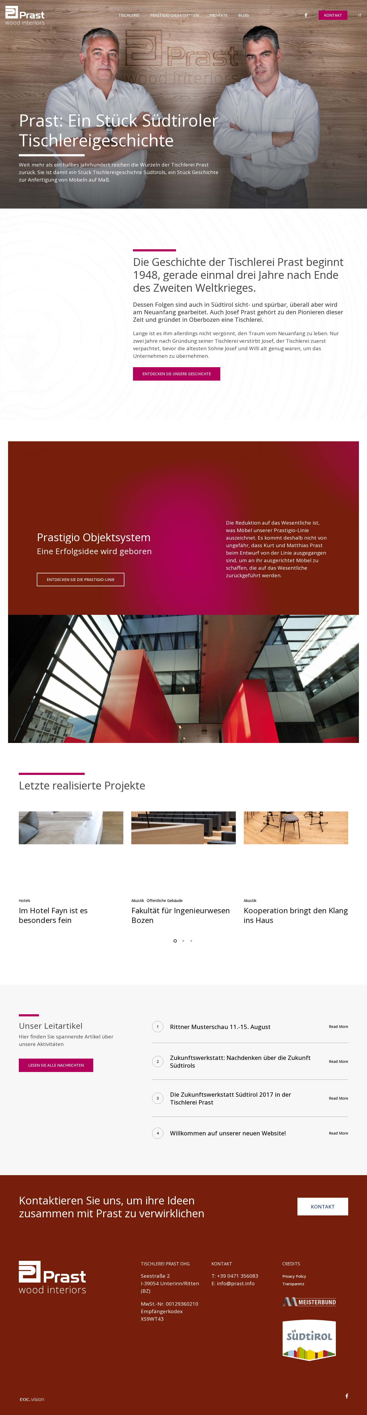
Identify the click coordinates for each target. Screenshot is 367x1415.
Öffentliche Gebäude (165, 900)
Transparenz (293, 1283)
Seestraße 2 (155, 1275)
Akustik (137, 900)
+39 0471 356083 (237, 1275)
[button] (176, 374)
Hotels (24, 900)
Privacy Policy (294, 1276)
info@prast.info (236, 1283)
